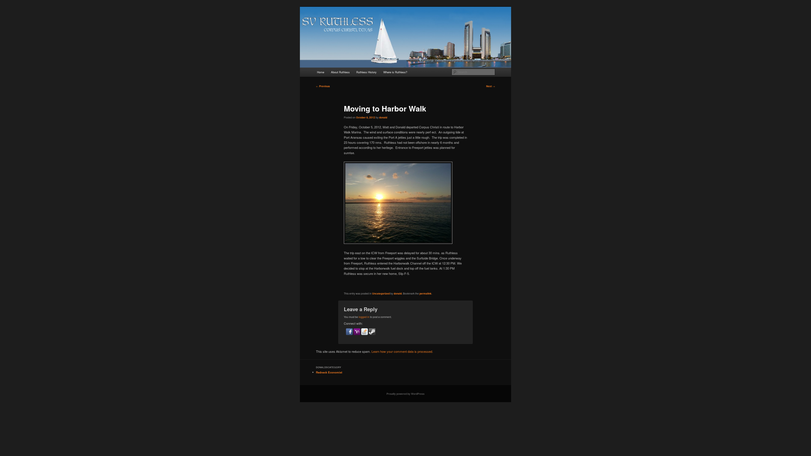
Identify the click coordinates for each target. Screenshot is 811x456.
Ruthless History (366, 72)
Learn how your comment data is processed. (402, 351)
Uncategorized (381, 293)
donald (383, 117)
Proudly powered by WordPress (405, 394)
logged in (364, 317)
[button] (350, 333)
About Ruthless (340, 72)
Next (490, 86)
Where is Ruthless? (395, 72)
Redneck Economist (329, 372)
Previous (323, 86)
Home (320, 72)
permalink (425, 293)
